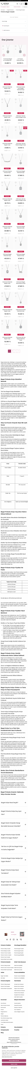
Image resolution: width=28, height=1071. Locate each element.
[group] (8, 55)
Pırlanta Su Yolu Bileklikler (19, 978)
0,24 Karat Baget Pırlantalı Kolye (21, 172)
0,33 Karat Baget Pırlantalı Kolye (7, 255)
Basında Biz (3, 1007)
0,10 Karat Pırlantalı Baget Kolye (7, 87)
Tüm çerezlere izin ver (14, 1060)
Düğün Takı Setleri (4, 976)
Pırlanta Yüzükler (6, 945)
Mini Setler (3, 978)
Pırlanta (3, 1027)
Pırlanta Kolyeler (5, 962)
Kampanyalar (5, 1030)
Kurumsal (3, 999)
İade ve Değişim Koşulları (19, 1011)
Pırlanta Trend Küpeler (5, 986)
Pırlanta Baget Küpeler (18, 952)
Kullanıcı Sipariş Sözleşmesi (14, 1039)
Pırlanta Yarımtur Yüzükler (6, 955)
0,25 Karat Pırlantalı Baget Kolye (7, 144)
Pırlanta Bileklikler (19, 972)
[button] (3, 55)
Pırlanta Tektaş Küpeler (5, 984)
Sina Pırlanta (3, 1003)
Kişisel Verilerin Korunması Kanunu (14, 1042)
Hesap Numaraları (18, 1005)
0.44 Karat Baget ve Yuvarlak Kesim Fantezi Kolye (7, 59)
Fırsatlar (16, 1030)
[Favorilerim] (23, 4)
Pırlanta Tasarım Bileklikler (19, 976)
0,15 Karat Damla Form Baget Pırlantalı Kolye (21, 88)
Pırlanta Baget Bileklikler (19, 955)
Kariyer (2, 1009)
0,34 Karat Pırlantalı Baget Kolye (7, 338)
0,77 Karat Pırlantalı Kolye (20, 59)
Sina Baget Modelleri (20, 945)
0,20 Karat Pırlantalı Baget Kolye (7, 199)
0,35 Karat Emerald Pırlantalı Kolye (20, 310)
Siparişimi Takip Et (5, 6)
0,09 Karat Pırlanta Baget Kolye (7, 116)
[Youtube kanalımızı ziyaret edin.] (7, 939)
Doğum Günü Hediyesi (19, 988)
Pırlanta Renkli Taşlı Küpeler (6, 988)
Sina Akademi (18, 1027)
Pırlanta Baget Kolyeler (18, 950)
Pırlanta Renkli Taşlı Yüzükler (6, 959)
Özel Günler (17, 981)
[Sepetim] (21, 4)
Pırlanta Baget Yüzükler (19, 948)
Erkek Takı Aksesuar (20, 962)
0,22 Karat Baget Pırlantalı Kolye (21, 227)
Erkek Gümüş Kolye (18, 967)
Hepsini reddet (14, 1064)
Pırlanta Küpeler (5, 981)
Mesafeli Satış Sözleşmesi (14, 1037)
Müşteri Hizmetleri (19, 999)
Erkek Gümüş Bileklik (18, 965)
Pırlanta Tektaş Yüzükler (5, 948)
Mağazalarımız (17, 4)
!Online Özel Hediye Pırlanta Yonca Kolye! (14, 0)
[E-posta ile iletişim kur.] (21, 940)
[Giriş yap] (19, 4)
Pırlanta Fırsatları (17, 6)
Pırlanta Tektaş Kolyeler (5, 965)
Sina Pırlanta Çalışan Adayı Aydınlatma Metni (6, 1019)
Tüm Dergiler (13, 934)
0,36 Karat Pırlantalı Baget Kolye (7, 310)
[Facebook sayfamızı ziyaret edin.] (10, 940)
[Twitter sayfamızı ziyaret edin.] (17, 939)
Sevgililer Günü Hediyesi (19, 994)
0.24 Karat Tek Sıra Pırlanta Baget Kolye (21, 144)
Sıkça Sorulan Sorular (5, 1005)
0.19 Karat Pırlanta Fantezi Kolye (7, 172)
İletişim (2, 1013)
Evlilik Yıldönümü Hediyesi (19, 990)
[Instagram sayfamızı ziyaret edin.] (14, 940)
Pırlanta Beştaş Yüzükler (5, 950)
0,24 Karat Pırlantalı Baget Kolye (7, 282)
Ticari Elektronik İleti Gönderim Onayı (7, 1023)
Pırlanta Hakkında (4, 1016)
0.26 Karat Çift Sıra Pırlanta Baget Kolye (21, 199)
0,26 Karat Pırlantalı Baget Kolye (7, 227)
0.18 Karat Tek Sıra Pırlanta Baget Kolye (21, 116)
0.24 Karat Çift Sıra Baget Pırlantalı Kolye (20, 339)
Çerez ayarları (14, 1067)
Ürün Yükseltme (17, 1009)
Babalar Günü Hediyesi (19, 986)
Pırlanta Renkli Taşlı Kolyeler (6, 969)
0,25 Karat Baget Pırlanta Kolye (21, 255)
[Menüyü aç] (26, 4)
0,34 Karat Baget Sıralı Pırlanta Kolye (20, 282)
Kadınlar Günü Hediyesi (19, 992)
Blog (2, 1032)
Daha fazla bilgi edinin (7, 1056)
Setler (2, 972)
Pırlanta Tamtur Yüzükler (6, 952)
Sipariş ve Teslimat (18, 1007)
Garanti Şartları (17, 1003)
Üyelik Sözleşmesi (14, 1040)
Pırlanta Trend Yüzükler (5, 957)
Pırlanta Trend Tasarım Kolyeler (7, 967)
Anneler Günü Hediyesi (19, 984)
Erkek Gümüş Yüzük (18, 969)
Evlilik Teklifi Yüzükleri (18, 997)
